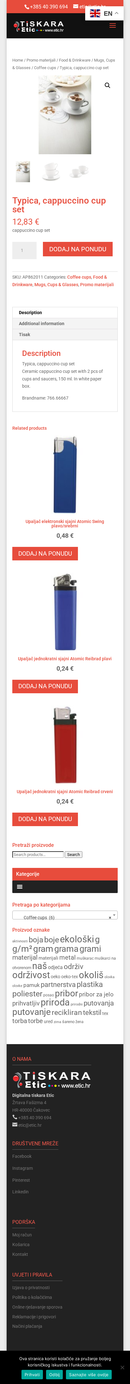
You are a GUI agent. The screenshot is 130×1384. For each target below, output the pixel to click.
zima (57, 1022)
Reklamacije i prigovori (34, 1316)
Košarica (21, 1244)
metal (67, 957)
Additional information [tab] (41, 323)
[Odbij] (122, 1367)
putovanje (31, 1012)
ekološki (77, 939)
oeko (55, 976)
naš (39, 966)
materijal (25, 957)
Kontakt (20, 1254)
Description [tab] (30, 312)
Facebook (22, 1156)
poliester (27, 993)
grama (66, 949)
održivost (31, 975)
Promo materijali (41, 60)
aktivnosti (20, 941)
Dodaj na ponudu (77, 249)
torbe (35, 1021)
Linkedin (20, 1191)
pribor (66, 993)
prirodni (77, 1004)
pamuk (31, 985)
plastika (90, 984)
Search (73, 854)
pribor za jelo (96, 994)
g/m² (22, 949)
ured (48, 1021)
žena (79, 1022)
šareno (68, 1021)
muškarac (85, 958)
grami (90, 949)
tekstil (92, 1012)
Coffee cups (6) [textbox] (63, 917)
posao (48, 995)
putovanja (99, 1003)
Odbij (54, 1374)
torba (19, 1021)
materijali (48, 958)
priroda (55, 1002)
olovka (109, 977)
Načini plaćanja (27, 1326)
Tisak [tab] (24, 334)
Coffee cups (45, 67)
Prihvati (32, 1374)
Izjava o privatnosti (31, 1287)
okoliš (91, 975)
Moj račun (22, 1234)
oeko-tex (69, 976)
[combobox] (65, 915)
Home (17, 60)
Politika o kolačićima (32, 1297)
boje (51, 939)
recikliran (67, 1012)
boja (36, 939)
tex (105, 1013)
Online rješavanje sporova (37, 1307)
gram (43, 949)
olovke (17, 986)
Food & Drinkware (75, 60)
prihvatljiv (26, 1003)
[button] (107, 85)
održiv (73, 966)
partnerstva (58, 985)
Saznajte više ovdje (89, 1374)
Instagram (22, 1168)
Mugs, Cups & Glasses (56, 284)
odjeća (55, 967)
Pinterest (21, 1180)
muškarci (102, 958)
